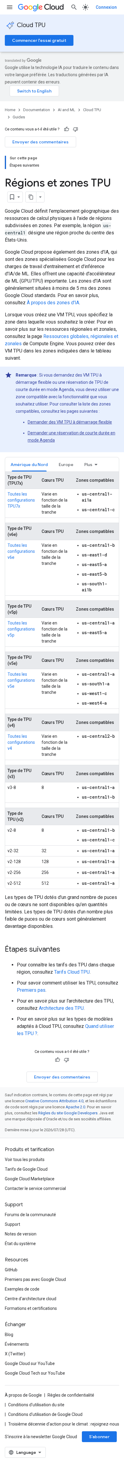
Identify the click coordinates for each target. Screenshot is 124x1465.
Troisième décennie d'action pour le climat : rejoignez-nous (63, 1424)
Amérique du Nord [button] (29, 464)
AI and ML (66, 110)
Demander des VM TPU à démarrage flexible (70, 422)
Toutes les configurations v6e (21, 551)
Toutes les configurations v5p (21, 629)
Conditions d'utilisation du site (36, 1404)
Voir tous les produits (25, 1159)
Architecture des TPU (61, 1008)
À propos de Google (23, 1395)
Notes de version (20, 1234)
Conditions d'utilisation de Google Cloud (45, 1414)
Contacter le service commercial (35, 1188)
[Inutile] (75, 129)
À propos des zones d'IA (53, 302)
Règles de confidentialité (71, 1395)
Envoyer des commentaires (40, 142)
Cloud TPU (31, 25)
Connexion (106, 7)
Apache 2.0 (75, 1107)
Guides (19, 117)
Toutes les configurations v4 (21, 742)
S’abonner (99, 1436)
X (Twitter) (15, 1353)
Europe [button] (66, 464)
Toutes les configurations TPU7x (21, 500)
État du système (20, 1243)
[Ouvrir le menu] (10, 7)
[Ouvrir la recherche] (74, 7)
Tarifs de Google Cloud (26, 1169)
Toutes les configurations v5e (21, 680)
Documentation (36, 110)
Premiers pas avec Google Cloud (35, 1279)
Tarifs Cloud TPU (72, 972)
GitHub (11, 1269)
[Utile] (66, 129)
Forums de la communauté (30, 1214)
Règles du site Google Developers (68, 1113)
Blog (9, 1334)
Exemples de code (22, 1289)
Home (10, 110)
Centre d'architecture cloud (30, 1298)
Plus (88, 464)
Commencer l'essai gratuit (39, 40)
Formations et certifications (31, 1308)
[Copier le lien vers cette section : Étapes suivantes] (66, 949)
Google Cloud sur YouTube (30, 1363)
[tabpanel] (62, 680)
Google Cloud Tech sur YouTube (35, 1373)
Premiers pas (31, 990)
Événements (17, 1344)
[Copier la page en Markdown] (31, 197)
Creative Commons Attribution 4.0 (54, 1101)
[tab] (29, 464)
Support (12, 1224)
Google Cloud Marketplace (29, 1178)
